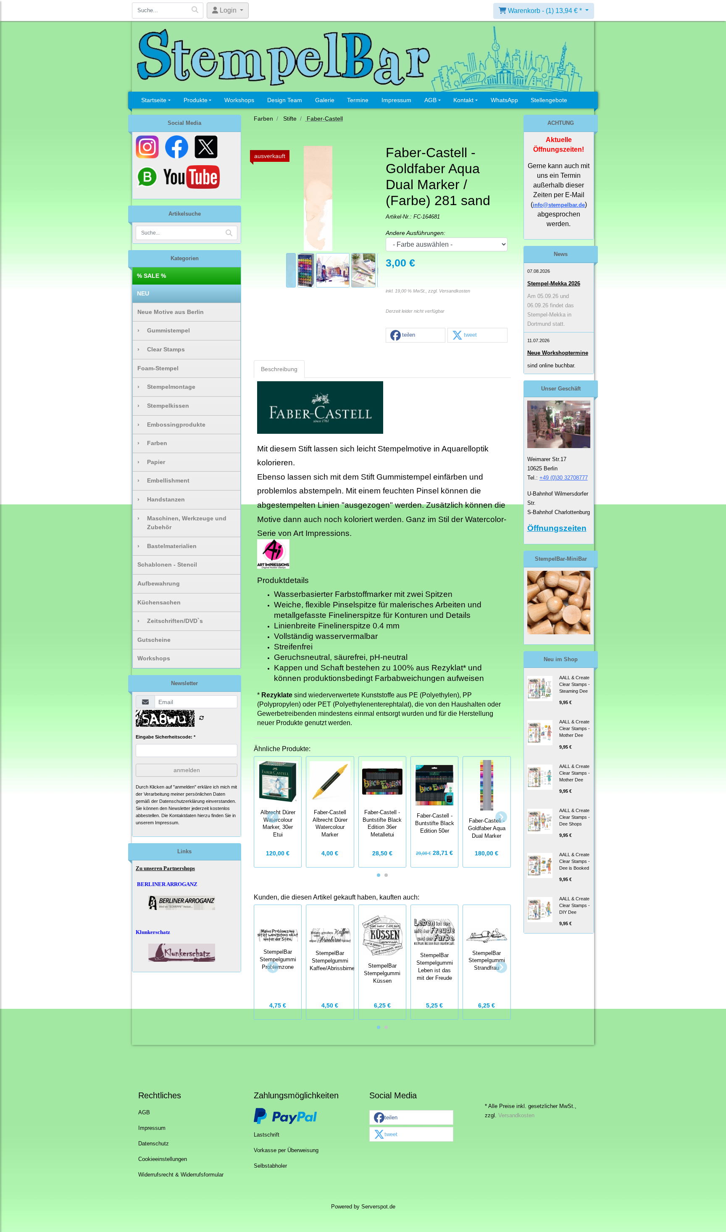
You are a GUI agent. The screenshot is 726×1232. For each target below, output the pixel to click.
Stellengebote (549, 100)
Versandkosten (454, 290)
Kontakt (463, 100)
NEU (143, 293)
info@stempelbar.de (559, 205)
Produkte (196, 100)
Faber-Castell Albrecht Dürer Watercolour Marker (330, 824)
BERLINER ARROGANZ (167, 884)
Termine (357, 100)
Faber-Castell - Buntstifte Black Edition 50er (434, 823)
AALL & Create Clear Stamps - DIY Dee (574, 905)
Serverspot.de (378, 1207)
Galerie (324, 100)
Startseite (153, 100)
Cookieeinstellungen (162, 1159)
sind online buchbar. (551, 365)
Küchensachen (159, 602)
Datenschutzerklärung (182, 801)
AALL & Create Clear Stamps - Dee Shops (574, 817)
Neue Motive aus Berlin (170, 312)
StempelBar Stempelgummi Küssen (382, 973)
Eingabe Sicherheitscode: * (165, 736)
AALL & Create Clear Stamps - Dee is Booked (574, 861)
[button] (415, 335)
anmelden (187, 770)
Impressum (396, 100)
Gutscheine (154, 639)
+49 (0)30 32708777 (563, 478)
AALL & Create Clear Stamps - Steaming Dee (574, 684)
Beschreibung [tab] (279, 369)
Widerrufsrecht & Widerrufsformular (181, 1175)
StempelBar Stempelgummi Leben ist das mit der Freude (434, 966)
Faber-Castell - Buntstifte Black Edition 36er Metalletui (382, 824)
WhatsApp (504, 100)
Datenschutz (153, 1144)
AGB (430, 100)
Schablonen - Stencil (167, 564)
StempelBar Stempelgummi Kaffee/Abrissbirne (332, 960)
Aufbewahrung (158, 583)
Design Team (284, 100)
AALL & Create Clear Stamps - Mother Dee (574, 728)
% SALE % (151, 275)
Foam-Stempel (158, 368)
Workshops (239, 100)
